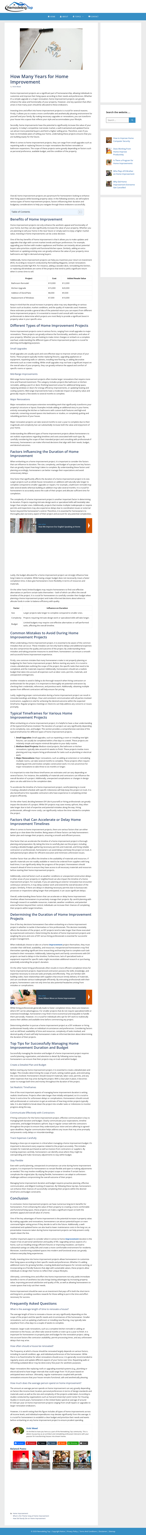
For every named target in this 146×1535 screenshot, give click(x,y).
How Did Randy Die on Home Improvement (29, 1518)
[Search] (132, 120)
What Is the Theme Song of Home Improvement (31, 1516)
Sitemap (112, 1531)
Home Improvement (20, 1513)
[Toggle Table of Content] (79, 212)
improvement (55, 944)
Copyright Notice (58, 1531)
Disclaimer (103, 1531)
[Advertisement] (99, 6)
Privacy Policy (72, 1531)
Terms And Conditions (88, 1531)
